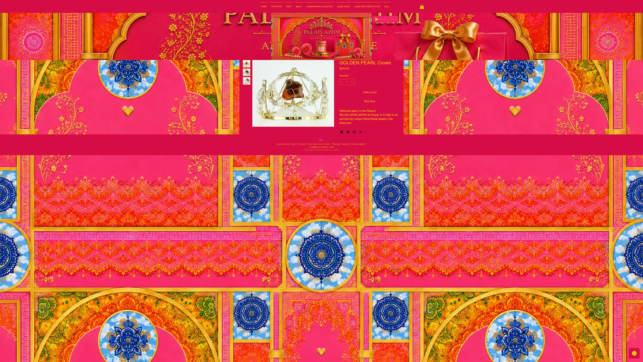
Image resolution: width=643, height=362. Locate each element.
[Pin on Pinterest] (348, 132)
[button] (299, 5)
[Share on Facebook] (342, 132)
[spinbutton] (347, 82)
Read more (345, 122)
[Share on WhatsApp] (354, 132)
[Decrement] (342, 82)
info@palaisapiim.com (321, 147)
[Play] (376, 19)
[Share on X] (361, 132)
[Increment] (352, 82)
